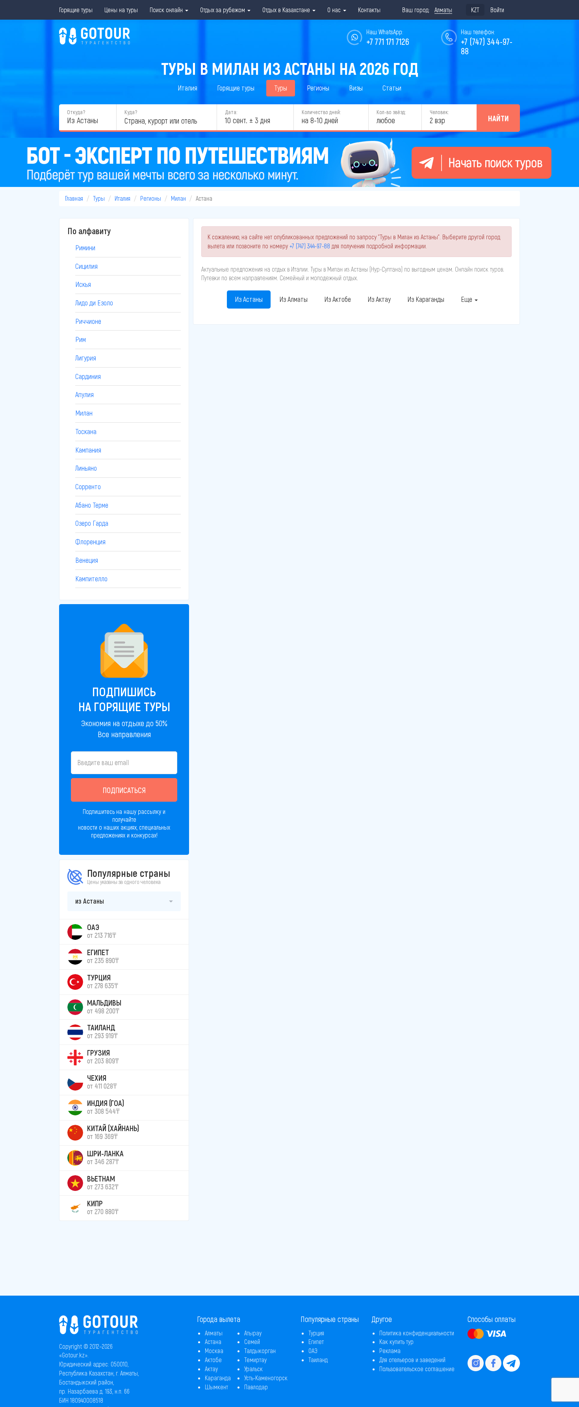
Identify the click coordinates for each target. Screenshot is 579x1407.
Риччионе (88, 321)
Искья (83, 284)
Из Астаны (249, 299)
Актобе (213, 1359)
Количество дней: (321, 112)
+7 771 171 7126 (387, 41)
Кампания (88, 450)
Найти (498, 118)
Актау (211, 1368)
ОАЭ (312, 1350)
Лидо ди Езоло (94, 302)
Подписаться (124, 790)
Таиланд (318, 1359)
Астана (213, 1341)
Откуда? (76, 112)
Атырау (253, 1333)
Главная (74, 198)
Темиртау (255, 1359)
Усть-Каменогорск (266, 1377)
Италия (187, 87)
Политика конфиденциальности (416, 1333)
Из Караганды (425, 299)
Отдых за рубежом (223, 9)
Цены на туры (121, 9)
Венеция (86, 560)
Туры (280, 87)
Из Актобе (337, 299)
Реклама (390, 1350)
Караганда (218, 1377)
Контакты (369, 9)
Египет (316, 1341)
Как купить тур (396, 1341)
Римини (85, 247)
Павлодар (256, 1386)
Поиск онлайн (167, 9)
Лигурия (85, 357)
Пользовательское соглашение (417, 1368)
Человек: (439, 112)
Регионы (318, 87)
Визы (356, 87)
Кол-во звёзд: (391, 112)
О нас (334, 9)
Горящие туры (76, 9)
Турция (316, 1333)
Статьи (391, 87)
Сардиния (88, 376)
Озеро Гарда (91, 523)
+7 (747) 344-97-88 (310, 246)
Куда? (130, 112)
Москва (214, 1350)
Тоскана (85, 431)
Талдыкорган (260, 1350)
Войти (497, 9)
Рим (80, 339)
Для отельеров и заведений (412, 1359)
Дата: (231, 112)
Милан (178, 198)
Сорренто (88, 486)
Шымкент (216, 1386)
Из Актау (379, 299)
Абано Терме (91, 505)
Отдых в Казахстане (287, 9)
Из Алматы (293, 299)
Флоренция (90, 541)
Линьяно (86, 468)
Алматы (214, 1333)
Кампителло (91, 578)
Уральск (253, 1368)
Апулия (84, 394)
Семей (252, 1341)
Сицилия (86, 266)
